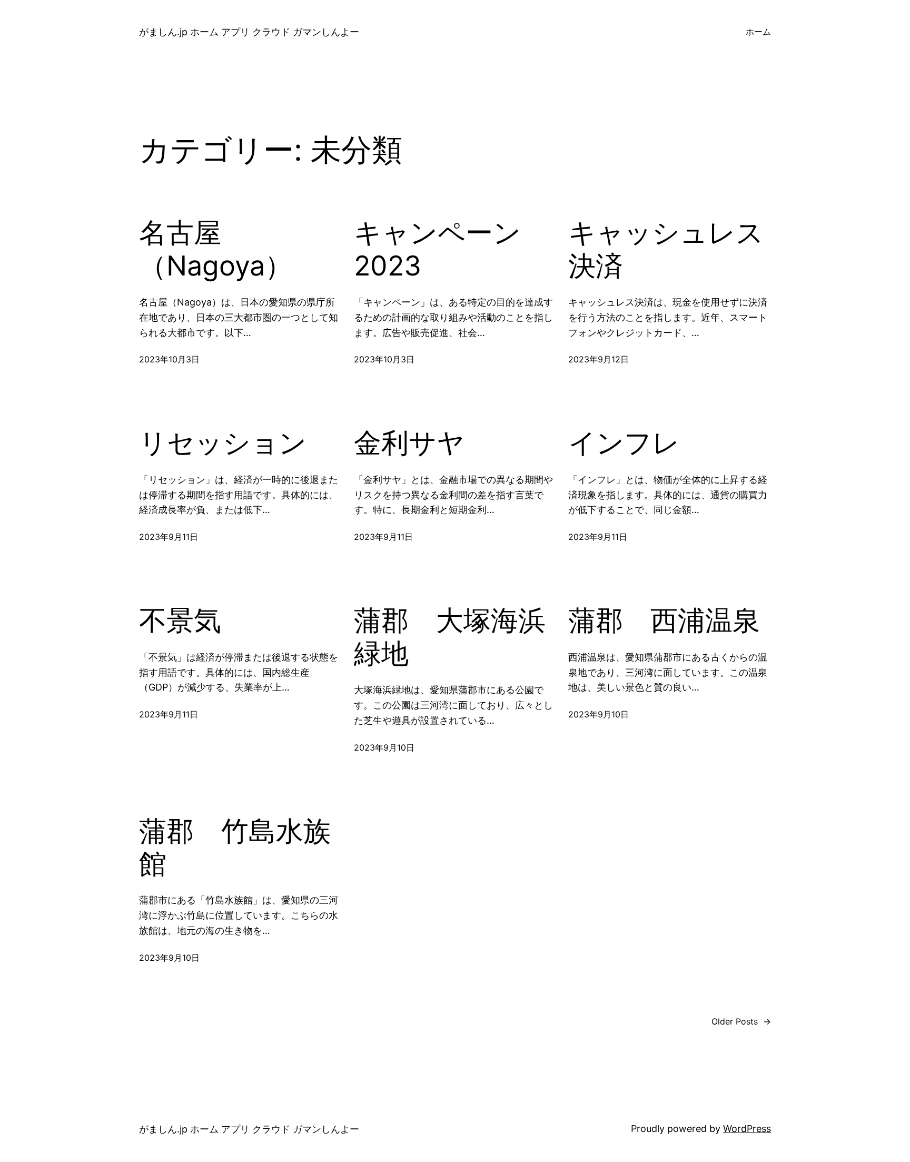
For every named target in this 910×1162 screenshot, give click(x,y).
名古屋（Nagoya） (215, 249)
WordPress (747, 1128)
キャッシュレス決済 (666, 249)
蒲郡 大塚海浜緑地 (450, 636)
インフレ (624, 443)
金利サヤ (409, 443)
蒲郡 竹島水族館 (235, 847)
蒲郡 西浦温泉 (664, 620)
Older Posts (741, 1021)
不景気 (180, 620)
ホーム (758, 31)
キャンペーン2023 (437, 249)
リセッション (222, 443)
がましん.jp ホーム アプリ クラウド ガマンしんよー (249, 31)
